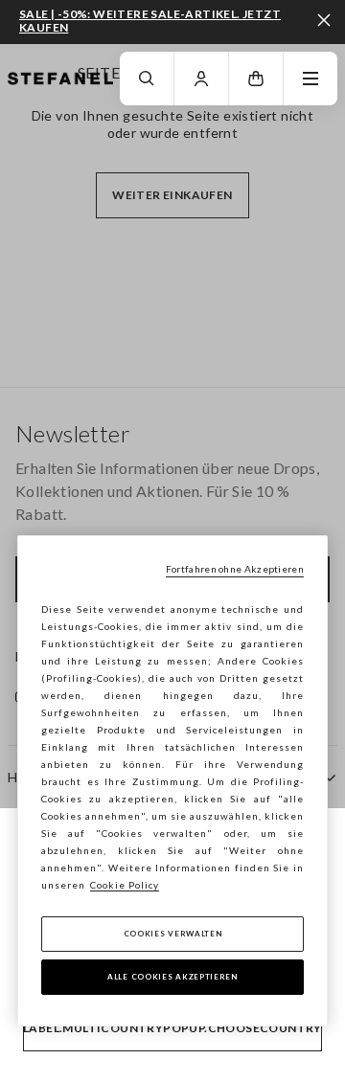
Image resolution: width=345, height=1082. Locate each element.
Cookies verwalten (173, 933)
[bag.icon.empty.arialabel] (256, 78)
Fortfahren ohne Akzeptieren (235, 569)
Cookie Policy (124, 884)
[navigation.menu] (310, 78)
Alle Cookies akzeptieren (172, 976)
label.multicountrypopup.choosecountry (172, 1028)
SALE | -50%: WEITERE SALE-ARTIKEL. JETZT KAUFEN (150, 21)
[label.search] (146, 78)
